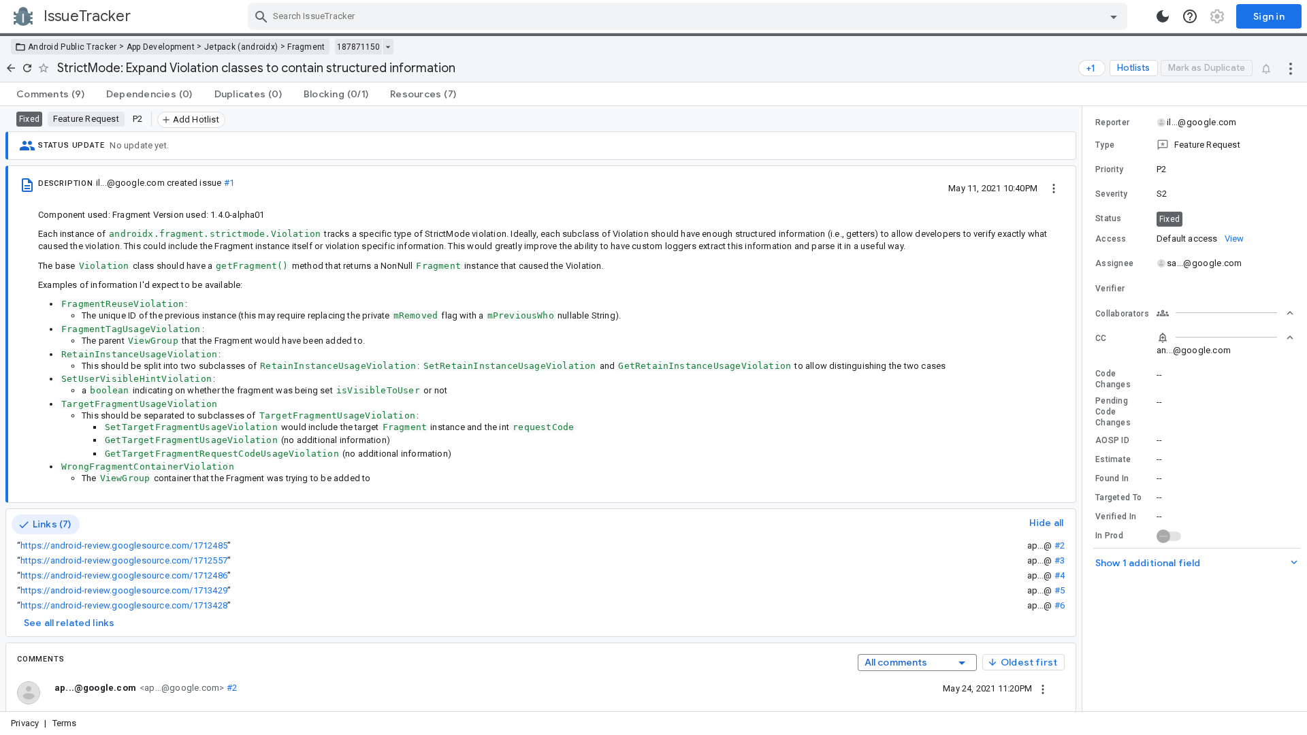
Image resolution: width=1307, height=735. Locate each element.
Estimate (1113, 459)
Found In (1112, 478)
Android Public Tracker (72, 47)
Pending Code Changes (1113, 411)
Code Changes (1113, 379)
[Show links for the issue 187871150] (387, 46)
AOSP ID (1112, 440)
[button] (1194, 145)
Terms (64, 723)
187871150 (358, 47)
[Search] (261, 16)
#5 (1059, 590)
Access (1111, 239)
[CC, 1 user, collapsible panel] (1225, 337)
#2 (1059, 545)
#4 (1059, 575)
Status (1108, 218)
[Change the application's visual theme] (1162, 16)
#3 (1059, 560)
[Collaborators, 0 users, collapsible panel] (1225, 313)
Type (1104, 145)
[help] (1190, 16)
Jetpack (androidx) (241, 47)
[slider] (1084, 408)
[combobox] (689, 16)
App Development (161, 47)
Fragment (306, 47)
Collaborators (1122, 313)
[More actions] (1291, 68)
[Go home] (11, 68)
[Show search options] (1114, 16)
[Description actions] (1054, 188)
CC (1101, 338)
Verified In (1115, 516)
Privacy (25, 723)
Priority (1109, 169)
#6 (1059, 605)
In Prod (1109, 535)
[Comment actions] (1043, 688)
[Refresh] (27, 68)
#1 (229, 183)
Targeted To (1118, 497)
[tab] (50, 93)
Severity (1111, 194)
